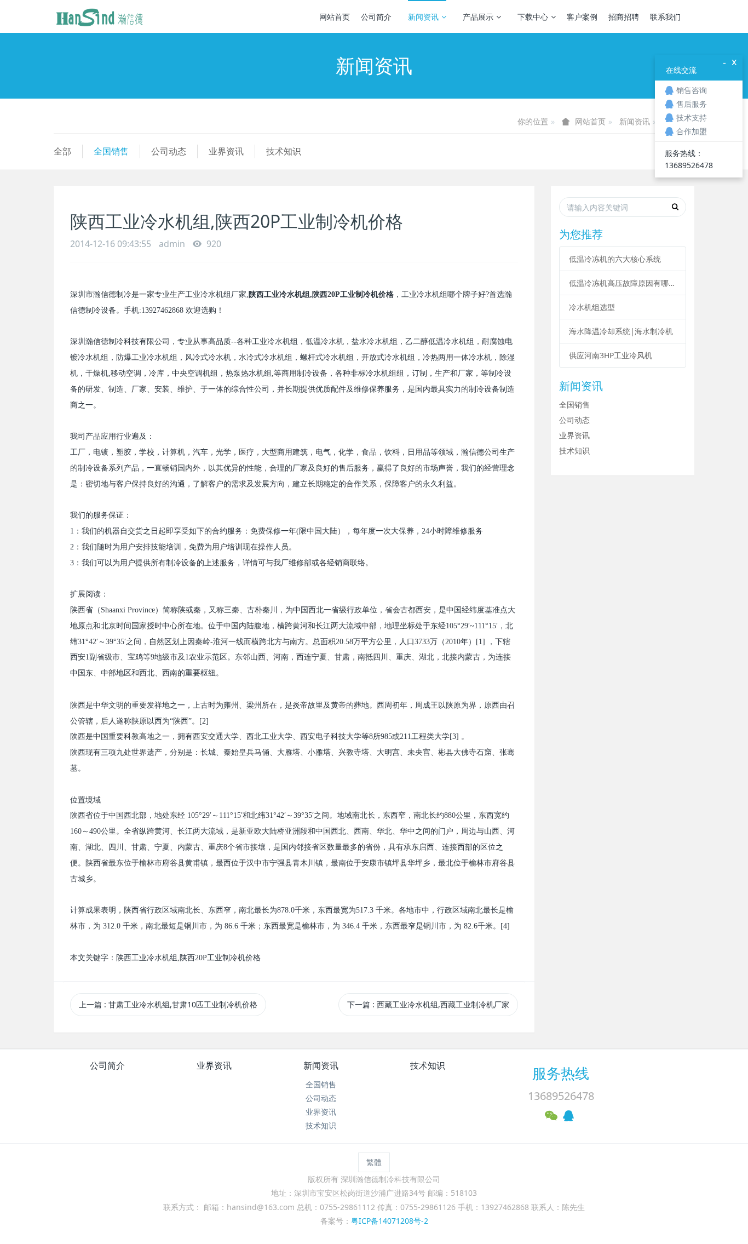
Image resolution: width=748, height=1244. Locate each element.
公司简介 (376, 17)
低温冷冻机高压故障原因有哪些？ (622, 283)
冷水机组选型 (592, 307)
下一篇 (428, 1004)
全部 (62, 151)
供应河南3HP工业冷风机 (610, 355)
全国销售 (111, 151)
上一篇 (168, 1004)
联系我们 (665, 17)
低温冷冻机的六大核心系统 (615, 259)
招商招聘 (623, 17)
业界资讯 (226, 151)
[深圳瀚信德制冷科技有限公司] (99, 16)
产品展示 (478, 17)
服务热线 (560, 1073)
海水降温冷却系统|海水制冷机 (621, 331)
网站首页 (334, 17)
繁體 (374, 1162)
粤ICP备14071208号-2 (389, 1221)
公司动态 (168, 151)
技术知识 (283, 151)
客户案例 (582, 17)
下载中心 (532, 17)
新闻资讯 (423, 17)
